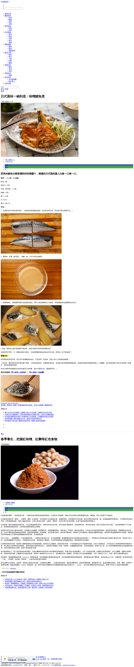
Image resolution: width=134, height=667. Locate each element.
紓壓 (10, 61)
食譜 (10, 42)
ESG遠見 (43, 659)
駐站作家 (8, 77)
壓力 (10, 57)
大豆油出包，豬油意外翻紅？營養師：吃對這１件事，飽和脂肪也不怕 (29, 585)
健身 (10, 46)
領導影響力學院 (56, 659)
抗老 (10, 71)
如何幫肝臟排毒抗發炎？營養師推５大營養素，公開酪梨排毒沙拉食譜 (29, 416)
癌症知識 (8, 26)
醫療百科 (8, 16)
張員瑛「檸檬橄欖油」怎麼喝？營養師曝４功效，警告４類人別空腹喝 (29, 583)
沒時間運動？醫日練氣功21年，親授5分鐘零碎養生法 (23, 418)
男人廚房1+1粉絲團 (36, 372)
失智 (10, 24)
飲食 (10, 36)
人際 (10, 59)
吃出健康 (8, 32)
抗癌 (10, 30)
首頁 (2, 89)
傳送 (6, 167)
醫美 (10, 67)
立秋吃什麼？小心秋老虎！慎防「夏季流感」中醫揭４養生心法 (27, 579)
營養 (10, 38)
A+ (6, 169)
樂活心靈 (8, 52)
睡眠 (10, 63)
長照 (10, 22)
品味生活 (8, 73)
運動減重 (8, 44)
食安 (10, 40)
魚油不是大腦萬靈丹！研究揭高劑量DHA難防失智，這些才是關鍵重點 (29, 414)
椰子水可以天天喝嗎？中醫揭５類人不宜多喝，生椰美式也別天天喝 (28, 412)
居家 (10, 75)
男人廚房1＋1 (10, 160)
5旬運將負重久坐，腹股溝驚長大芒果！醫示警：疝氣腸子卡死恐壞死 (29, 587)
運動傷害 (12, 50)
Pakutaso (13, 568)
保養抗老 (8, 65)
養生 (10, 34)
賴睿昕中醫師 (10, 502)
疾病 (10, 18)
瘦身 (10, 48)
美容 (10, 69)
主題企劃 (8, 83)
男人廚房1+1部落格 (18, 372)
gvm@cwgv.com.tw (69, 665)
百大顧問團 (12, 79)
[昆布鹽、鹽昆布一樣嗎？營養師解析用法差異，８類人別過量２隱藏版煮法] (67, 388)
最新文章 (8, 13)
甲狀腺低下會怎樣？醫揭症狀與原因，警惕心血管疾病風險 (25, 421)
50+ (48, 659)
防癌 (10, 28)
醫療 (10, 20)
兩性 (10, 54)
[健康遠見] (5, 2)
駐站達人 (12, 81)
